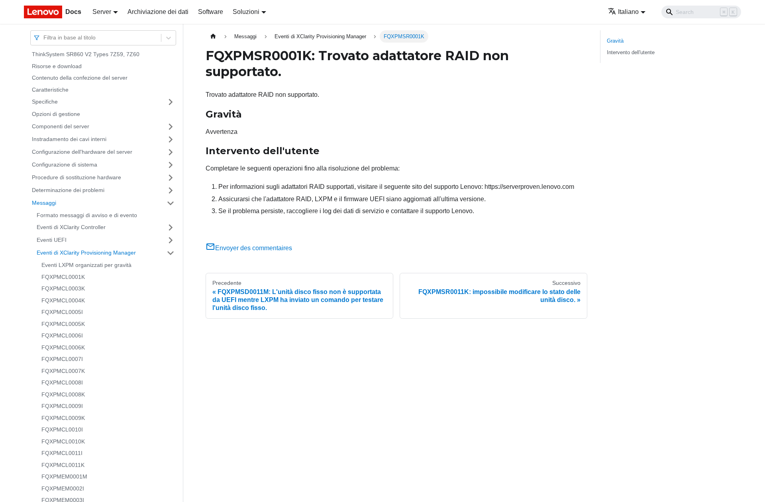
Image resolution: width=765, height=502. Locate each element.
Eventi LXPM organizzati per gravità (86, 265)
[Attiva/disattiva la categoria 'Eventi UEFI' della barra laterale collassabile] (170, 240)
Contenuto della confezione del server (80, 78)
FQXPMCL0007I (62, 359)
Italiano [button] (628, 11)
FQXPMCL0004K (63, 300)
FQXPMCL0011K (62, 465)
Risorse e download (57, 66)
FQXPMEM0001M (64, 476)
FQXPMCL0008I (62, 382)
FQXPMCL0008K (63, 394)
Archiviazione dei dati (158, 11)
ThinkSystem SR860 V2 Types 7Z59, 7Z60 (85, 54)
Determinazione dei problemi (68, 190)
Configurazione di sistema (64, 164)
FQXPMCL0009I (62, 406)
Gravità (615, 41)
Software (210, 11)
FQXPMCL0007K (63, 371)
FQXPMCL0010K (63, 441)
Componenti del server (60, 126)
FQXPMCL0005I (62, 312)
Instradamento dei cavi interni (69, 139)
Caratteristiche (50, 89)
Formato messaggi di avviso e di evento (87, 215)
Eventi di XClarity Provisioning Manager (86, 252)
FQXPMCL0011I (61, 453)
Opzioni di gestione (56, 114)
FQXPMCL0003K (63, 288)
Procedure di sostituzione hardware (76, 177)
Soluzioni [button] (246, 11)
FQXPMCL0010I (62, 429)
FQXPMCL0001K (63, 277)
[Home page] (213, 36)
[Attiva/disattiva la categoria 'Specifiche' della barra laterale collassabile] (170, 102)
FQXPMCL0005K (63, 324)
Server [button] (101, 11)
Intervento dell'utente (631, 52)
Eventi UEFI (52, 240)
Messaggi (44, 203)
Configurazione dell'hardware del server (82, 152)
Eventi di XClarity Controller (71, 227)
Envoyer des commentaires (253, 248)
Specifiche (45, 101)
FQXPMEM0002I (62, 488)
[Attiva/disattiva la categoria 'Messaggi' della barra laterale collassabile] (170, 203)
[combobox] (44, 37)
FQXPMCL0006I (62, 335)
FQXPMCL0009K (63, 418)
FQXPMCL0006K (63, 347)
